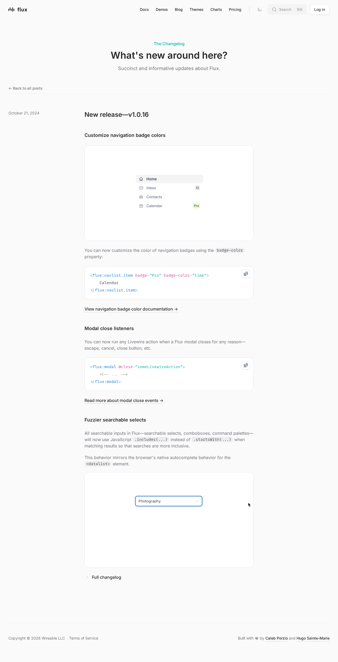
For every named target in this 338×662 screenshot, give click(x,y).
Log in (319, 9)
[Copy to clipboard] (246, 274)
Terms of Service (83, 638)
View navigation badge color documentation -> (131, 309)
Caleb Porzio (276, 638)
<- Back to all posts (25, 88)
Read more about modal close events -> (123, 400)
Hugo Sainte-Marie (313, 638)
